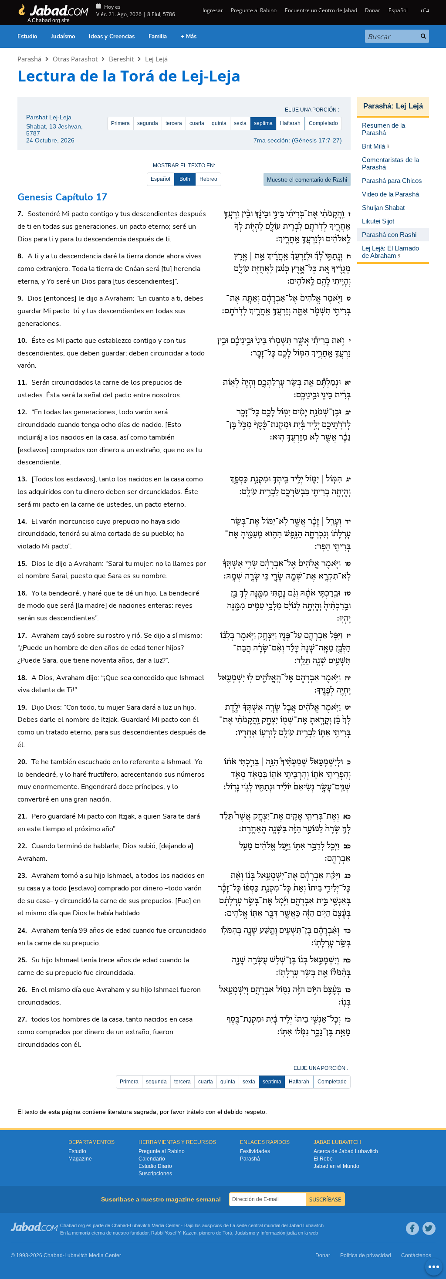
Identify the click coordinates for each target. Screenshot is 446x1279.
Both (184, 179)
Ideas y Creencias (112, 37)
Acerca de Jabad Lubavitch (346, 1151)
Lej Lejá (156, 58)
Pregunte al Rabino (254, 10)
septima (263, 123)
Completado (323, 123)
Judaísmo (63, 37)
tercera (174, 123)
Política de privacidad (365, 1255)
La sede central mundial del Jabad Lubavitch (277, 1225)
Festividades (255, 1151)
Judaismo (245, 1232)
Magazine (80, 1159)
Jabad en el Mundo (336, 1166)
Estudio (27, 37)
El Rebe (323, 1159)
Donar (372, 10)
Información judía (279, 1232)
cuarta (196, 123)
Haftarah (290, 123)
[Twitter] (429, 1228)
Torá (227, 1232)
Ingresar (212, 10)
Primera (120, 123)
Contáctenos (416, 1255)
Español (160, 179)
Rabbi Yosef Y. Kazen (173, 1232)
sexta (240, 123)
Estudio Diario (155, 1166)
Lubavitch (140, 1225)
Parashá (29, 58)
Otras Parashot (75, 58)
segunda (147, 123)
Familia (158, 37)
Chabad (120, 1225)
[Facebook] (412, 1228)
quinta (219, 123)
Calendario (152, 1159)
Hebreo (208, 179)
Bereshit (121, 58)
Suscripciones (155, 1174)
